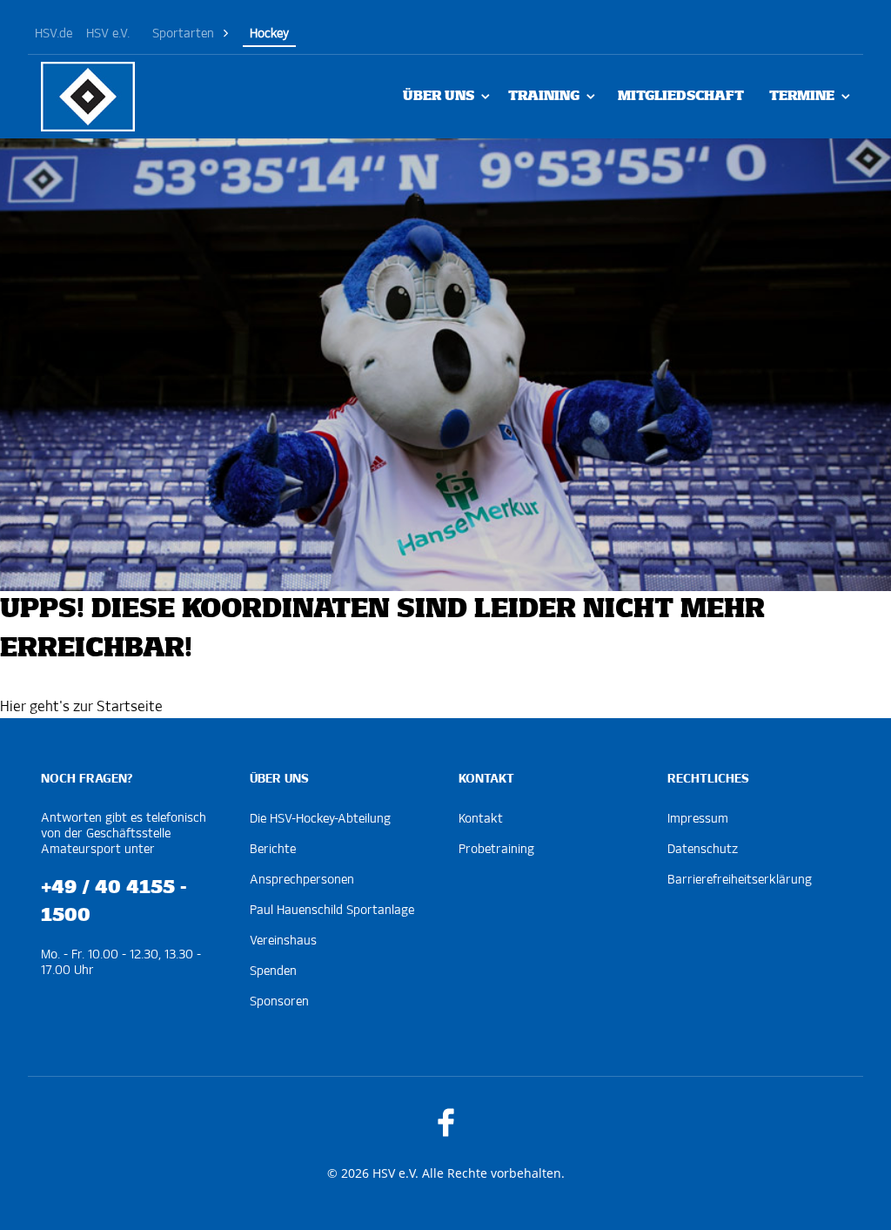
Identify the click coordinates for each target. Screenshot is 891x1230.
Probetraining (496, 850)
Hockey (269, 34)
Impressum (697, 819)
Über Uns (438, 96)
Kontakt (481, 819)
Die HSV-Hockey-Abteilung (320, 819)
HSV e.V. (108, 34)
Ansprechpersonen (302, 880)
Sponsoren (279, 1002)
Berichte (273, 850)
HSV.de (53, 34)
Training (543, 96)
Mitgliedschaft (681, 96)
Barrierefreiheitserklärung (739, 880)
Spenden (273, 971)
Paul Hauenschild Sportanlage (332, 910)
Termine (801, 96)
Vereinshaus (283, 941)
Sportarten (183, 34)
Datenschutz (702, 850)
